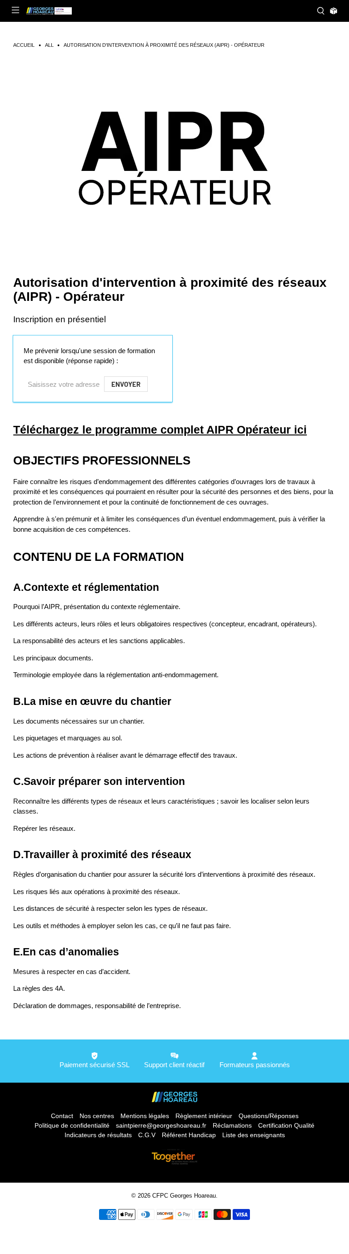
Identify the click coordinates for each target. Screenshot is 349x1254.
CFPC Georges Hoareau (184, 1196)
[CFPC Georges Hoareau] (168, 11)
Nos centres (97, 1115)
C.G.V (146, 1135)
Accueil (24, 45)
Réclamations (232, 1125)
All (49, 45)
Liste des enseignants (253, 1135)
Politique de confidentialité (72, 1125)
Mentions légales (144, 1115)
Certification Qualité (286, 1125)
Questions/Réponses (269, 1115)
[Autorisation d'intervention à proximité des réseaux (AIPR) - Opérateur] (174, 154)
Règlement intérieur (203, 1115)
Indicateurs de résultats (98, 1135)
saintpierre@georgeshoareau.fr (161, 1125)
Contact (62, 1115)
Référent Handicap (189, 1135)
